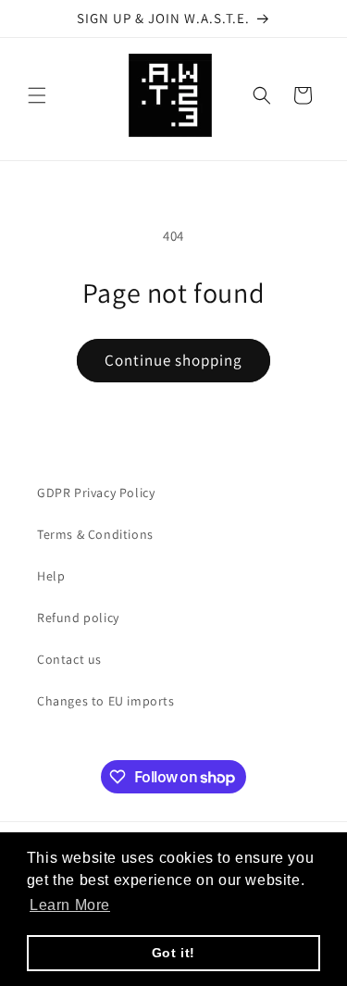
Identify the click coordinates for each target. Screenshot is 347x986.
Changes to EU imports (106, 701)
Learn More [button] (70, 905)
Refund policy (78, 617)
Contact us (69, 659)
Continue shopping (173, 360)
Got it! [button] (173, 952)
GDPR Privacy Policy (96, 492)
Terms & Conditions (95, 534)
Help (51, 576)
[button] (37, 95)
